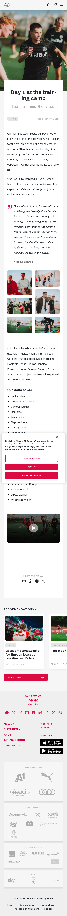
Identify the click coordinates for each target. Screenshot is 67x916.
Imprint (41, 449)
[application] (33, 528)
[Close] (56, 437)
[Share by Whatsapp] (30, 581)
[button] (33, 527)
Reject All (31, 467)
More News (14, 677)
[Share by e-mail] (24, 581)
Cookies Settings (31, 458)
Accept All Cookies (31, 475)
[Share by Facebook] (37, 581)
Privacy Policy (30, 449)
